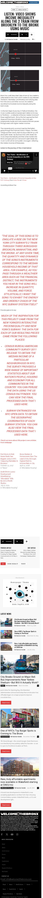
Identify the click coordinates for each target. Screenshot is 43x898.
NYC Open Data (14, 414)
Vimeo (24, 180)
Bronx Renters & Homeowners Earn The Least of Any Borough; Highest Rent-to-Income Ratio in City (28, 458)
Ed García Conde (12, 39)
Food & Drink (5, 736)
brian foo (16, 180)
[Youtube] (12, 834)
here (24, 404)
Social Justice (22, 9)
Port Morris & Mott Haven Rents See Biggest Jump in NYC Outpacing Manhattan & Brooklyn (9, 458)
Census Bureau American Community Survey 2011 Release (21, 349)
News (22, 6)
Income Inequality (12, 564)
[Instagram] (17, 834)
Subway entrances (18, 410)
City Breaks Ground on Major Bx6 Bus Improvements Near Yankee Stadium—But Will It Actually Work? (26, 621)
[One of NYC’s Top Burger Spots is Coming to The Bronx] (6, 634)
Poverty (23, 564)
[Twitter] (7, 834)
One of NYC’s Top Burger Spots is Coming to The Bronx (25, 632)
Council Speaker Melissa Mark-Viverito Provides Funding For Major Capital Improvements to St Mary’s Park (9, 554)
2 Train (32, 242)
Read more (6, 703)
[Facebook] (2, 834)
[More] (31, 34)
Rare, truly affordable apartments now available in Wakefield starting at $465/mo (26, 645)
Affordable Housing (7, 788)
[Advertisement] (21, 210)
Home (17, 6)
